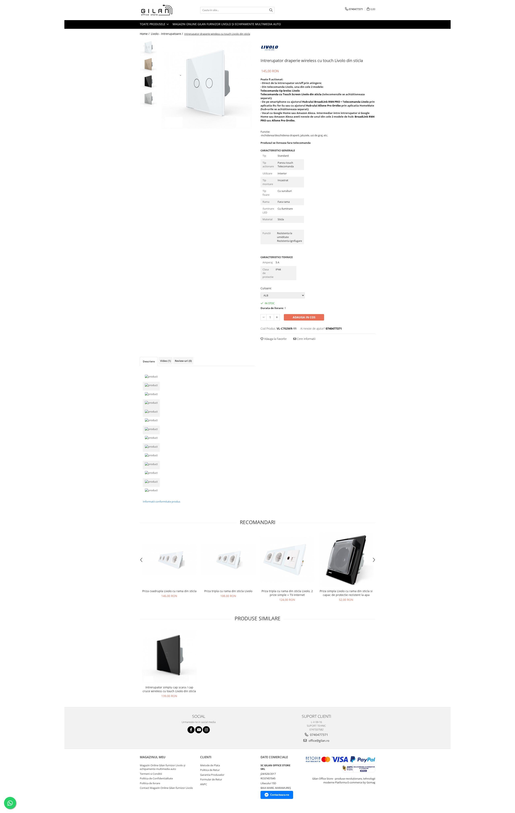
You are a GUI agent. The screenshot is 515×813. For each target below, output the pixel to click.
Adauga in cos (304, 317)
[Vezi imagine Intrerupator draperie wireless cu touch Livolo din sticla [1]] (148, 64)
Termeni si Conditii (151, 774)
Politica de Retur (210, 770)
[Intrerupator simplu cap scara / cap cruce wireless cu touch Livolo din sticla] (169, 655)
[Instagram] (206, 729)
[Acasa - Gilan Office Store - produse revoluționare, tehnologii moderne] (160, 10)
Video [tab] (165, 361)
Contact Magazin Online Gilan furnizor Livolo (166, 788)
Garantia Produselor (212, 775)
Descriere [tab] (149, 361)
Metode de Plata (210, 765)
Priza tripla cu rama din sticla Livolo (228, 591)
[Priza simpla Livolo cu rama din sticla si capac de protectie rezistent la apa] (346, 559)
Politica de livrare (150, 783)
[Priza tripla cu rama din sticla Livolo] (228, 559)
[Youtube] (198, 729)
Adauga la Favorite (275, 339)
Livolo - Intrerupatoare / (167, 34)
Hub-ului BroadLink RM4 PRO (321, 101)
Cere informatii (305, 339)
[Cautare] (271, 10)
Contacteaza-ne (279, 794)
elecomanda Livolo (356, 101)
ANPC (203, 784)
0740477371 (318, 735)
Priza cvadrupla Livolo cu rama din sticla (169, 591)
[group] (206, 84)
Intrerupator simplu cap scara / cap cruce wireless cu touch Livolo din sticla (169, 689)
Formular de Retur (211, 779)
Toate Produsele (153, 24)
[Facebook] (191, 729)
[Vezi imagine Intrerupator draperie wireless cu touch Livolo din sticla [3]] (148, 98)
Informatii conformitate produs (161, 501)
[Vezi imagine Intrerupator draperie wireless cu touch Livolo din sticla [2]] (148, 81)
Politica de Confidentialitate (156, 778)
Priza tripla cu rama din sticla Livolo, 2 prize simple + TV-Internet (287, 593)
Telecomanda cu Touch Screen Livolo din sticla (291, 94)
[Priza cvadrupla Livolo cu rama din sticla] (169, 559)
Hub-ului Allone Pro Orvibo (323, 105)
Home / (145, 34)
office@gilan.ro (318, 741)
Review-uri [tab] (183, 361)
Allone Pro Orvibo (283, 120)
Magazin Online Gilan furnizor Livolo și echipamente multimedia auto (227, 24)
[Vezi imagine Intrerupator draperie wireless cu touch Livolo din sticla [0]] (148, 47)
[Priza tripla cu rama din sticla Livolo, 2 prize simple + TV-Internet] (287, 560)
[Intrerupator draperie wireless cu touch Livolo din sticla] (206, 84)
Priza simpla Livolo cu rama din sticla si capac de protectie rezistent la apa (346, 593)
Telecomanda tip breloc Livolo (280, 90)
